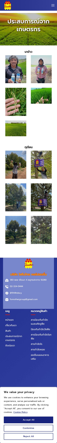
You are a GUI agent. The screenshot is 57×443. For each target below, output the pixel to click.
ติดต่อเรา (10, 345)
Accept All (28, 419)
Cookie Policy (20, 412)
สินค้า (8, 331)
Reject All (28, 436)
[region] (28, 415)
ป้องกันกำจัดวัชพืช (40, 329)
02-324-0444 (16, 286)
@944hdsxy (16, 293)
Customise (28, 428)
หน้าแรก (9, 320)
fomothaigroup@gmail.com (24, 299)
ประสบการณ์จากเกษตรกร (13, 338)
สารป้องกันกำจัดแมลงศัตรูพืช (39, 322)
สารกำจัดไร (36, 344)
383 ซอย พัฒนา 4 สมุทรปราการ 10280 (28, 280)
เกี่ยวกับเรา (11, 325)
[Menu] (53, 5)
